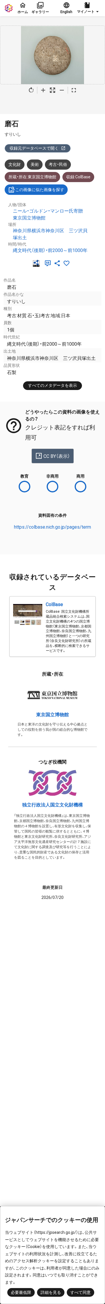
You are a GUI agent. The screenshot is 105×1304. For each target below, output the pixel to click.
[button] (88, 8)
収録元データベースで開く (34, 148)
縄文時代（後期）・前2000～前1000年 (50, 250)
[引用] (49, 263)
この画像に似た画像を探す (39, 189)
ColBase (54, 604)
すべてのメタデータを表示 (52, 385)
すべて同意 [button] (80, 1292)
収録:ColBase (78, 177)
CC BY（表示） (56, 456)
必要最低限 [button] (21, 1292)
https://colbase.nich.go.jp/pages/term (52, 527)
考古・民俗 (58, 164)
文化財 (14, 164)
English (66, 12)
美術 (35, 164)
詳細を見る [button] (51, 1292)
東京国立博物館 (29, 218)
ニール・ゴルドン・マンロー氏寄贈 (48, 211)
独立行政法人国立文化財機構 (52, 805)
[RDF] (37, 263)
